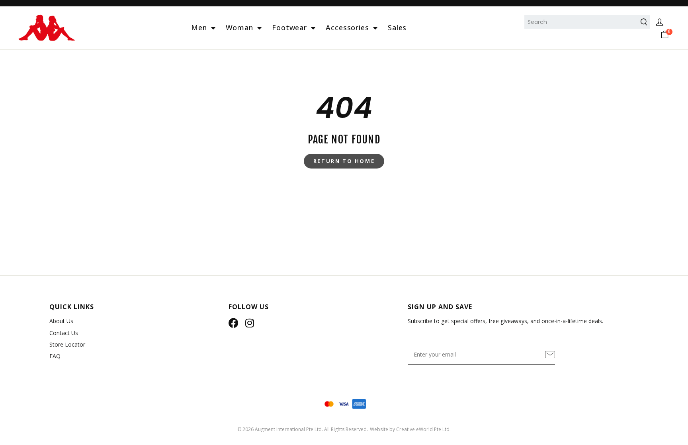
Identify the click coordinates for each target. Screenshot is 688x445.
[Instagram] (249, 323)
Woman (240, 27)
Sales (397, 27)
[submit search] (645, 22)
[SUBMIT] (550, 355)
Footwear (289, 27)
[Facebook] (233, 323)
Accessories (347, 27)
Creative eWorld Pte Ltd (423, 429)
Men (199, 27)
